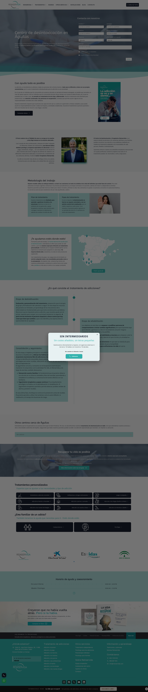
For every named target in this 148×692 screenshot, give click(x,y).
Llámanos (75, 356)
